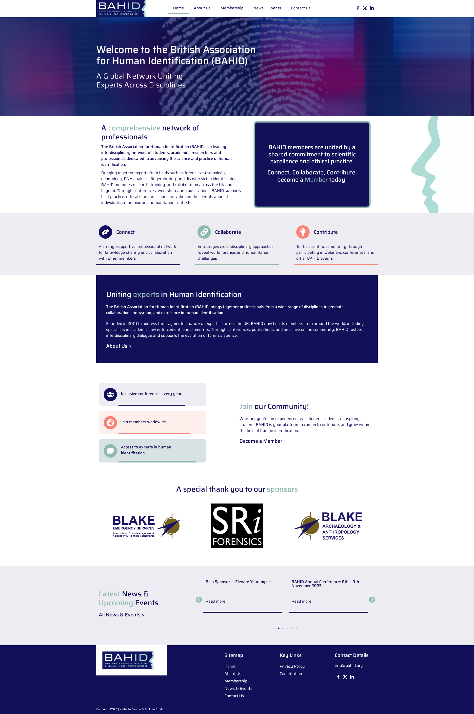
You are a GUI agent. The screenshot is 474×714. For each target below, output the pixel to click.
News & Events (267, 8)
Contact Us (301, 8)
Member (316, 179)
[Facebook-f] (358, 8)
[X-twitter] (364, 8)
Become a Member (260, 441)
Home (178, 8)
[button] (105, 232)
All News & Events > (121, 615)
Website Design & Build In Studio (141, 709)
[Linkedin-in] (371, 8)
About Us (202, 8)
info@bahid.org (349, 665)
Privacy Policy (292, 666)
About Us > (118, 346)
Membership (231, 8)
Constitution (291, 674)
